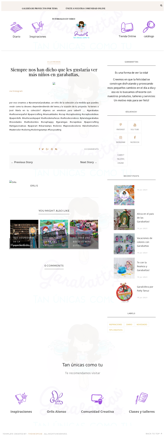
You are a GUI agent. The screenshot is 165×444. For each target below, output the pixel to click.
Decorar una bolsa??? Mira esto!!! (82, 241)
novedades (142, 324)
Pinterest (120, 129)
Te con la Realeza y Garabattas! (143, 266)
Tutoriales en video (63, 19)
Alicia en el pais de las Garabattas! (145, 217)
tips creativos (115, 330)
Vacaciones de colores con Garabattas (144, 242)
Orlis (34, 185)
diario (129, 324)
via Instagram (16, 91)
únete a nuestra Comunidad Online (85, 8)
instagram (120, 142)
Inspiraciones (115, 324)
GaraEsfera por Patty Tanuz (145, 288)
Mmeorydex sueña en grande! (50, 241)
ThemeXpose (35, 434)
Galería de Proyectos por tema (40, 8)
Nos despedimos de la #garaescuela (24, 241)
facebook (134, 142)
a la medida (54, 62)
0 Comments (91, 149)
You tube (135, 129)
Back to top (153, 433)
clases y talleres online (120, 159)
